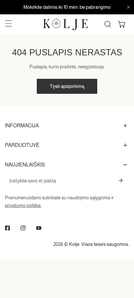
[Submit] (120, 180)
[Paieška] (107, 24)
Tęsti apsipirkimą (67, 86)
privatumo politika (23, 205)
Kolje (74, 244)
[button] (122, 24)
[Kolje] (65, 24)
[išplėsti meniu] (8, 23)
